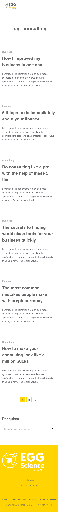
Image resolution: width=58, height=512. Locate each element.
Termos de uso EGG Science (23, 499)
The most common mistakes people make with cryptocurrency (24, 294)
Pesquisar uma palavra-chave (17, 429)
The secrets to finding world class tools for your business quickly (27, 233)
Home (4, 499)
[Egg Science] (9, 6)
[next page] (35, 399)
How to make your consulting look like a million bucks (23, 354)
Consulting (8, 160)
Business (7, 51)
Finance (6, 106)
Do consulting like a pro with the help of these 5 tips (26, 173)
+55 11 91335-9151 (31, 485)
